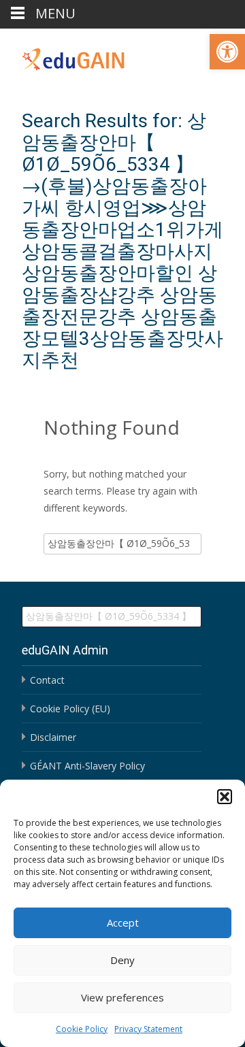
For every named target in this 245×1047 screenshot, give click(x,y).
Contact (47, 680)
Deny (122, 960)
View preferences (122, 997)
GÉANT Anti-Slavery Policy (87, 765)
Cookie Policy (82, 1029)
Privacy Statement (148, 1029)
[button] (227, 51)
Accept (123, 922)
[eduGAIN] (63, 56)
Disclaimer (53, 737)
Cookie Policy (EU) (70, 708)
